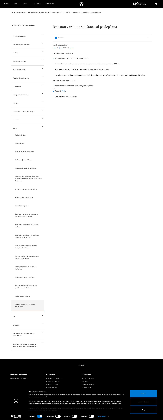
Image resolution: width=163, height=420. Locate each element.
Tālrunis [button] (15, 103)
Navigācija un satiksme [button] (20, 95)
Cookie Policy (33, 410)
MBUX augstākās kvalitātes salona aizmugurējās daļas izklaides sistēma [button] (25, 345)
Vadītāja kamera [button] (18, 53)
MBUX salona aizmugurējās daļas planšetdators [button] (24, 335)
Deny (143, 410)
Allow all (143, 394)
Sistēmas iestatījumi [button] (19, 61)
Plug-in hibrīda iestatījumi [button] (21, 78)
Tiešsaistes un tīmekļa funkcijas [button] (23, 112)
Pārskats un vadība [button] (19, 36)
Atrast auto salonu (52, 384)
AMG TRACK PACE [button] (19, 70)
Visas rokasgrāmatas (18, 12)
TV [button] (14, 317)
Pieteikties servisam (88, 378)
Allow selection (143, 402)
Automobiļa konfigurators (18, 378)
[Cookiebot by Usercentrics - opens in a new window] (16, 416)
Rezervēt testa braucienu (54, 378)
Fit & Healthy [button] (17, 86)
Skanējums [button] (16, 325)
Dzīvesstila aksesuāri (88, 384)
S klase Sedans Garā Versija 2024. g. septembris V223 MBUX (49, 12)
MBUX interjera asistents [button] (21, 45)
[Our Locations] (156, 4)
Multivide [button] (16, 120)
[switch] (58, 416)
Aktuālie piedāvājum (52, 381)
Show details (102, 416)
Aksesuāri (85, 381)
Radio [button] (15, 128)
